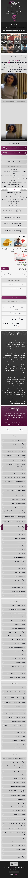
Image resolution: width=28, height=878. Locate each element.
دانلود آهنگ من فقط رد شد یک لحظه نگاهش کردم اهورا (14, 833)
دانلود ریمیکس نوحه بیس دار (19, 733)
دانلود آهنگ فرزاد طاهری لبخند (18, 503)
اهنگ (9, 62)
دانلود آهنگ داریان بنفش (19, 814)
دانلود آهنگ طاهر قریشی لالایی (18, 56)
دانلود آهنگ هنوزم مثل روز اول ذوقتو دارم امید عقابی (15, 482)
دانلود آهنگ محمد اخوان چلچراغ (18, 628)
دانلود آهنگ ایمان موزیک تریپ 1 (18, 810)
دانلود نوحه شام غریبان (20, 706)
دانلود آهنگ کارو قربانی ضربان (18, 444)
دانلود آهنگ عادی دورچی (20, 470)
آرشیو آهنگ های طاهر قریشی (14, 157)
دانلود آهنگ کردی (21, 534)
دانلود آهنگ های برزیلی (20, 584)
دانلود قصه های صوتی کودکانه (18, 591)
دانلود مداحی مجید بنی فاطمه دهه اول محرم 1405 (14, 710)
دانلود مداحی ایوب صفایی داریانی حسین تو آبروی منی (14, 692)
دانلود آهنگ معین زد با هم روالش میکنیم (16, 674)
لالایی (8, 60)
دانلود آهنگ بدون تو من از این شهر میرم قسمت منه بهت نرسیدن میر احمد (14, 766)
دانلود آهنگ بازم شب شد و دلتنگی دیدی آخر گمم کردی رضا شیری (14, 511)
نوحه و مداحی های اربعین (20, 736)
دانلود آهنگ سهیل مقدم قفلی (18, 440)
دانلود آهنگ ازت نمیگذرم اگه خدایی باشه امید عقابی (14, 758)
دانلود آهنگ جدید (21, 857)
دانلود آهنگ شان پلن (20, 486)
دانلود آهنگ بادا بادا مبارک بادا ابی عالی (17, 829)
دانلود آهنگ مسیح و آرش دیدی (18, 639)
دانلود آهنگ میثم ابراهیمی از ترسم (17, 613)
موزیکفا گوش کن (4, 269)
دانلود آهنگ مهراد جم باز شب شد (18, 655)
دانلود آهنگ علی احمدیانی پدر (19, 771)
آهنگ (18, 58)
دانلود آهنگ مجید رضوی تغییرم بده (17, 677)
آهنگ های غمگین (10, 274)
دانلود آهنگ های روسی (20, 576)
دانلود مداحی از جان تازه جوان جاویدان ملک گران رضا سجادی (14, 697)
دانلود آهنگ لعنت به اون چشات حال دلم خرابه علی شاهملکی (14, 517)
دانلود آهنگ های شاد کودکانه (18, 587)
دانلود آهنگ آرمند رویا (20, 799)
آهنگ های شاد (24, 274)
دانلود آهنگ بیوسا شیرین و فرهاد (18, 499)
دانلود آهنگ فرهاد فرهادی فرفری (18, 786)
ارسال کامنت (14, 298)
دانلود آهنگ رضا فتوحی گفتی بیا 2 (18, 807)
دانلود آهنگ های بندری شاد (19, 561)
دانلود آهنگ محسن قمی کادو (19, 461)
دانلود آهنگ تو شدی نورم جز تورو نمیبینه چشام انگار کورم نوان (14, 790)
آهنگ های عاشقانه (4, 274)
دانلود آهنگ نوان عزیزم (20, 643)
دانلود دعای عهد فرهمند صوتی (18, 740)
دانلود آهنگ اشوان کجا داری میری (18, 779)
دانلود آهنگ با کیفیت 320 (17, 148)
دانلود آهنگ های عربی (20, 565)
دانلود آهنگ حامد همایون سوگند (18, 842)
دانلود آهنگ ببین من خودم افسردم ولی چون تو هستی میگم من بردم (15, 465)
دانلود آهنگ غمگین (21, 527)
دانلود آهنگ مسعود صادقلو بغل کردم (17, 762)
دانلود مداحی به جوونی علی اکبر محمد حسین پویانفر (14, 725)
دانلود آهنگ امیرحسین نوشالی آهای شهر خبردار (15, 477)
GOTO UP (15, 864)
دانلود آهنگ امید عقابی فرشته (18, 651)
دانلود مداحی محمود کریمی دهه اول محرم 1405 (15, 714)
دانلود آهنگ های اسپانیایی (19, 569)
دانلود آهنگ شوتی (21, 553)
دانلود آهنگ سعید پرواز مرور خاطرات (17, 617)
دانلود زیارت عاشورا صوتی (20, 744)
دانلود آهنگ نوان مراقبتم (19, 782)
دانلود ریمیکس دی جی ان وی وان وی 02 (16, 636)
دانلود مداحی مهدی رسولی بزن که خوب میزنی (15, 670)
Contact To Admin (14, 872)
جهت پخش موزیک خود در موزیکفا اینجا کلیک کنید (14, 30)
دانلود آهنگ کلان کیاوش (20, 803)
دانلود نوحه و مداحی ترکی (20, 729)
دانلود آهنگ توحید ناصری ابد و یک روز (17, 609)
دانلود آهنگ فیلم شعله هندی (18, 838)
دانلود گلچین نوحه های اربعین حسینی (17, 688)
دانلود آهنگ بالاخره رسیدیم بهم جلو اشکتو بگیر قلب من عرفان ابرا (14, 456)
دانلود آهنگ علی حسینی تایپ (19, 474)
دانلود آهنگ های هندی (20, 580)
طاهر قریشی (18, 101)
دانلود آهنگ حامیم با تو (20, 624)
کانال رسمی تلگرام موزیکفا (14, 162)
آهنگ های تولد (17, 274)
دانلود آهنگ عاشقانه (20, 542)
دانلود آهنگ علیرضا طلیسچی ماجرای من (17, 647)
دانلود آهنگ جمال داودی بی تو (18, 845)
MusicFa (13, 24)
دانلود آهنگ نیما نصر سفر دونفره (18, 621)
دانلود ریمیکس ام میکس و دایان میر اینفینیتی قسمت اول (15, 491)
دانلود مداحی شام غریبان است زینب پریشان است (15, 702)
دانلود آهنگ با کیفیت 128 (17, 152)
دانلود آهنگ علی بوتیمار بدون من (18, 448)
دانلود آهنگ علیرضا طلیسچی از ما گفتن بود (16, 666)
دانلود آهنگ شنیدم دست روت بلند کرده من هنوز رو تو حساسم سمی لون (14, 522)
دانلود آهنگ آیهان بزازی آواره (19, 496)
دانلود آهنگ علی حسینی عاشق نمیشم (17, 775)
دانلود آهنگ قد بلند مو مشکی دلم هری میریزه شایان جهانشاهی (14, 824)
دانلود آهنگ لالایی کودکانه (19, 557)
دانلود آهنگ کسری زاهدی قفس (18, 658)
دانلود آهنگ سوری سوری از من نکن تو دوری (15, 451)
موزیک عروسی (22, 853)
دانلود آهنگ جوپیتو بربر (20, 507)
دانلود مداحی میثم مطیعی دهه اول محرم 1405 (15, 717)
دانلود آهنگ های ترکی (20, 546)
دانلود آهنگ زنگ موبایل (20, 550)
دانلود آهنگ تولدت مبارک (20, 531)
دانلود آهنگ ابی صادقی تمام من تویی (17, 632)
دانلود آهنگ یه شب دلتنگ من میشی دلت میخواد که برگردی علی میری (14, 819)
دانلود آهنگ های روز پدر (20, 595)
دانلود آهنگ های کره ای (20, 572)
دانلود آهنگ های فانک (20, 662)
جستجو (15, 20)
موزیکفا (14, 3)
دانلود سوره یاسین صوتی (20, 748)
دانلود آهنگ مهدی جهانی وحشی (18, 795)
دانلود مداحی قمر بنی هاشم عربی (18, 721)
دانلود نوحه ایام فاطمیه (20, 538)
